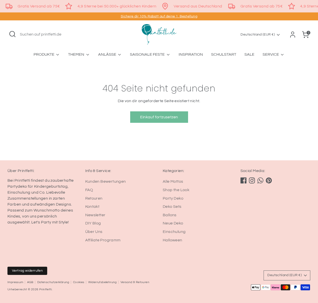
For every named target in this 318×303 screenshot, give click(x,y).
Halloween (172, 240)
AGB (30, 282)
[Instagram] (252, 180)
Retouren (94, 198)
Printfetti (45, 289)
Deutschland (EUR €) (257, 34)
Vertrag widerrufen (27, 270)
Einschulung (174, 232)
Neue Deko (173, 223)
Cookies (78, 282)
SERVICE (271, 54)
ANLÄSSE (107, 54)
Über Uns (94, 232)
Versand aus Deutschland (198, 6)
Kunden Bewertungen (105, 181)
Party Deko (173, 198)
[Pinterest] (269, 180)
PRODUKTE (44, 54)
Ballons (170, 215)
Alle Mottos (173, 181)
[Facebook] (243, 180)
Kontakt (92, 207)
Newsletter (95, 215)
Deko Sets (172, 207)
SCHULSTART (223, 54)
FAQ (89, 190)
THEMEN (76, 54)
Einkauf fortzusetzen (159, 117)
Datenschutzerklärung (53, 282)
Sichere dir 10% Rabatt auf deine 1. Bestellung (159, 16)
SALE (249, 54)
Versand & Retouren (134, 282)
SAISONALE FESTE (147, 54)
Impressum (15, 282)
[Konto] (293, 35)
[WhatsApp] (260, 180)
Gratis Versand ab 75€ (39, 6)
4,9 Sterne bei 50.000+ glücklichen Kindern (117, 6)
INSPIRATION (191, 54)
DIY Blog (93, 223)
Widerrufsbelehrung (102, 282)
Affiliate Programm (103, 240)
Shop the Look (176, 190)
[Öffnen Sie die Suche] (12, 34)
